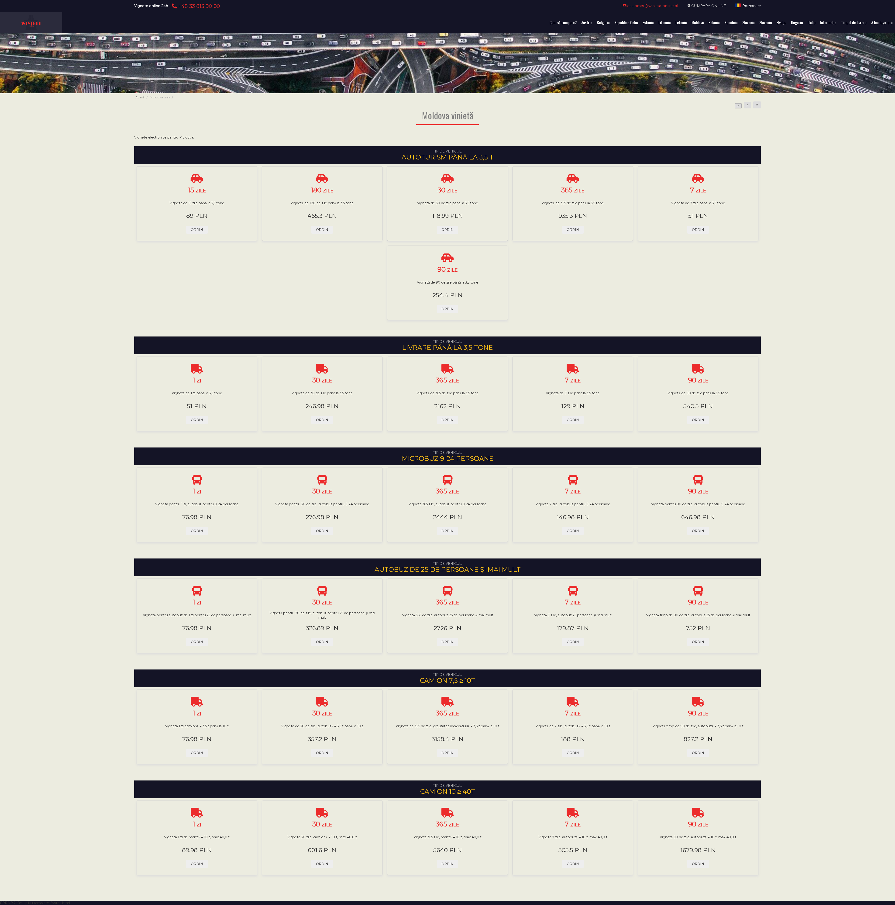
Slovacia (748, 22)
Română (749, 5)
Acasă (139, 97)
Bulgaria (603, 22)
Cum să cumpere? (563, 22)
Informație (828, 22)
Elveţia (781, 22)
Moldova (698, 22)
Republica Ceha (626, 22)
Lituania (664, 22)
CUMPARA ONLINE (708, 5)
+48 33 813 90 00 (198, 6)
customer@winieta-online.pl (652, 5)
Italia (812, 22)
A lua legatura (882, 22)
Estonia (648, 22)
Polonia (714, 22)
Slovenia (765, 22)
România (731, 22)
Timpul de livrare (854, 22)
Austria (586, 22)
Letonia (681, 22)
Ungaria (797, 22)
